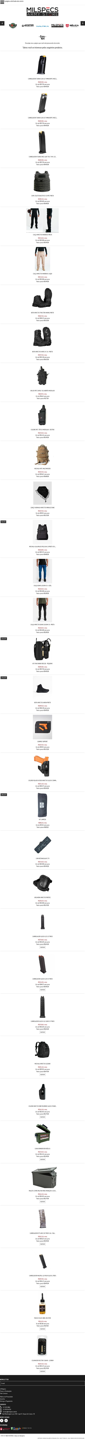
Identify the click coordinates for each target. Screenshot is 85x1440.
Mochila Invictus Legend (42, 1064)
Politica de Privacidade (6, 1397)
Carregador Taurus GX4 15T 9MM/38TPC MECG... (42, 118)
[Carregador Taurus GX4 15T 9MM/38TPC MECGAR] (42, 115)
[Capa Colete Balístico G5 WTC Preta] (42, 193)
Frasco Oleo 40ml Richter (42, 1318)
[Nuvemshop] (7, 1435)
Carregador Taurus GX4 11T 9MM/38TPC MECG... (42, 79)
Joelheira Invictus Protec (42, 897)
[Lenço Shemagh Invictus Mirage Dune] (42, 493)
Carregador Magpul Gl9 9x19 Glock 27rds (42, 1276)
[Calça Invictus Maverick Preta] (42, 232)
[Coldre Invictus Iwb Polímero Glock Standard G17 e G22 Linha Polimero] (42, 1091)
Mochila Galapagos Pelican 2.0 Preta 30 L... (42, 547)
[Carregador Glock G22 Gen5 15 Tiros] (42, 1007)
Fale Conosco (3, 1393)
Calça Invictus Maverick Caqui (42, 274)
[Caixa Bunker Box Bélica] (42, 1134)
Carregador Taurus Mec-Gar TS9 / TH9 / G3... (42, 157)
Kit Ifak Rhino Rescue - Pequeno (42, 664)
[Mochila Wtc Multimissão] (42, 454)
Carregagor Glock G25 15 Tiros (42, 936)
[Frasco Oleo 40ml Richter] (42, 1303)
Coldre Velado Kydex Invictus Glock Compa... (42, 780)
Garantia (2, 1399)
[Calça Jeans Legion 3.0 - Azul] (42, 571)
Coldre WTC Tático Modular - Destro (42, 430)
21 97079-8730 (7, 1409)
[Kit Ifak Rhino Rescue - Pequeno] (42, 649)
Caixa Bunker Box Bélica (42, 1149)
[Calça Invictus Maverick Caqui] (42, 271)
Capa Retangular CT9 (42, 858)
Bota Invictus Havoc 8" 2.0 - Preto (42, 352)
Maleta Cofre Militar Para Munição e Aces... (42, 1191)
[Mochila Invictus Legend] (42, 1049)
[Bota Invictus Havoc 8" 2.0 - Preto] (42, 337)
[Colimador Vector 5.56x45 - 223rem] (42, 1346)
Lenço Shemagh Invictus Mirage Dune (42, 508)
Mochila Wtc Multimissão (42, 469)
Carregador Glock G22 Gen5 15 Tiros (42, 1021)
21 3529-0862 (6, 1407)
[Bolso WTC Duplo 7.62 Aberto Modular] (42, 376)
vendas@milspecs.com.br (10, 1412)
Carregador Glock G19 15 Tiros (42, 979)
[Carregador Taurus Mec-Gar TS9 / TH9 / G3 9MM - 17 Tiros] (42, 154)
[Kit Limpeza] (42, 805)
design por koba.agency (19, 1436)
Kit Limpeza (42, 819)
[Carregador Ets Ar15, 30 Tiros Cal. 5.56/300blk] (42, 1219)
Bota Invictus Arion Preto (42, 703)
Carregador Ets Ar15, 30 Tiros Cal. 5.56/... (42, 1233)
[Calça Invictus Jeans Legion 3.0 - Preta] (42, 610)
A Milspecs (3, 1389)
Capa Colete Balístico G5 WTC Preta (42, 196)
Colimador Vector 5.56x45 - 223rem (42, 1360)
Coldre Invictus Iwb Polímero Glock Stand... (42, 1106)
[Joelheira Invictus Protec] (42, 883)
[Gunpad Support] (42, 727)
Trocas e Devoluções (6, 1391)
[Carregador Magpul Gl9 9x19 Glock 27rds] (42, 1261)
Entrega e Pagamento (6, 1401)
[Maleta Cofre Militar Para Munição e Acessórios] (42, 1176)
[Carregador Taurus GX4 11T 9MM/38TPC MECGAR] (42, 76)
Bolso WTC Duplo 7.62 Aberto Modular (43, 391)
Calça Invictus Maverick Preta (42, 235)
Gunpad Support (42, 741)
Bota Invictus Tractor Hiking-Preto (42, 313)
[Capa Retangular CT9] (42, 844)
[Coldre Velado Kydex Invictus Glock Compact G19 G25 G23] (42, 766)
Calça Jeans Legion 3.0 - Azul (42, 586)
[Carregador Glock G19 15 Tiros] (42, 964)
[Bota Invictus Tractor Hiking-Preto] (42, 298)
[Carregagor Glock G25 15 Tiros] (42, 922)
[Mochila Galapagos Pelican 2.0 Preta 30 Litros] (42, 532)
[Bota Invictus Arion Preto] (42, 688)
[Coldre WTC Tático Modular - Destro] (42, 415)
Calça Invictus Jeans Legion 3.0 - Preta (42, 625)
